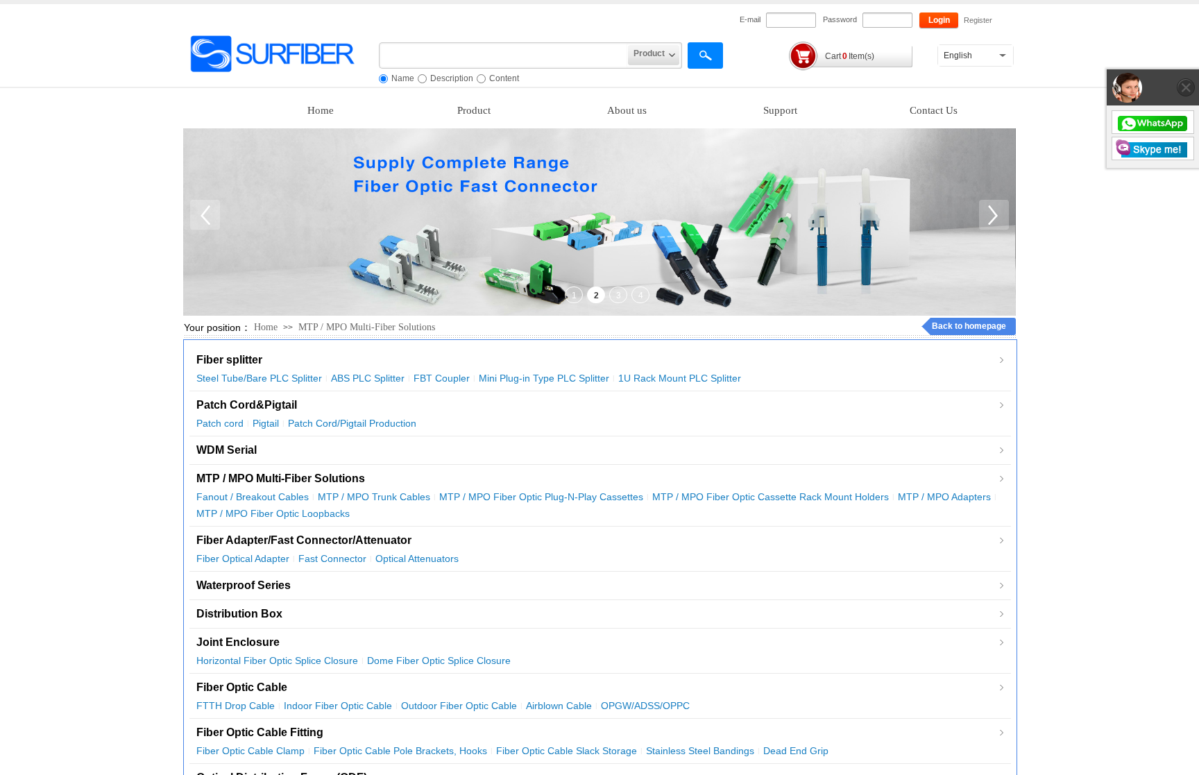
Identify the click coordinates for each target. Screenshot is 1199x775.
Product (474, 110)
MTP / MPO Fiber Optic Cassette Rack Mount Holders (770, 496)
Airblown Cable (559, 705)
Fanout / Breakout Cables (252, 496)
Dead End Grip (795, 750)
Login (939, 20)
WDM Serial (226, 450)
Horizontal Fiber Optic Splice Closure (277, 660)
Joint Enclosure (238, 642)
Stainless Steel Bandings (700, 750)
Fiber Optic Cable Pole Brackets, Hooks (400, 750)
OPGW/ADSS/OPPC (645, 705)
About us (627, 110)
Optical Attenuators (417, 558)
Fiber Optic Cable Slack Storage (566, 750)
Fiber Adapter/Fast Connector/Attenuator (303, 540)
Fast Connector (332, 558)
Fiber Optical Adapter (242, 558)
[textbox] (503, 55)
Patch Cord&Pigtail (246, 405)
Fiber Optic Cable (241, 687)
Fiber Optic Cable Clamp (250, 750)
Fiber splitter (229, 360)
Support (780, 110)
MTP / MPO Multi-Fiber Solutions (366, 327)
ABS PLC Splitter (368, 378)
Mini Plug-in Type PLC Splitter (544, 378)
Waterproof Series (243, 585)
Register (978, 20)
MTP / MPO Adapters (944, 496)
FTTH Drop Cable (235, 705)
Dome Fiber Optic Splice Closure (439, 660)
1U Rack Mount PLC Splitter (679, 378)
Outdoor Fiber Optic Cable (459, 705)
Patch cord (220, 423)
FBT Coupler (442, 378)
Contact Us (934, 110)
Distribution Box (239, 614)
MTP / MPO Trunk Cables (374, 496)
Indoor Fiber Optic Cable (338, 705)
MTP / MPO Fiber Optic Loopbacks (273, 513)
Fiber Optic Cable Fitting (259, 732)
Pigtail (266, 423)
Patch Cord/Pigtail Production (352, 423)
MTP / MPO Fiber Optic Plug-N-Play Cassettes (541, 496)
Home (320, 110)
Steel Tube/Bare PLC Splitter (259, 378)
